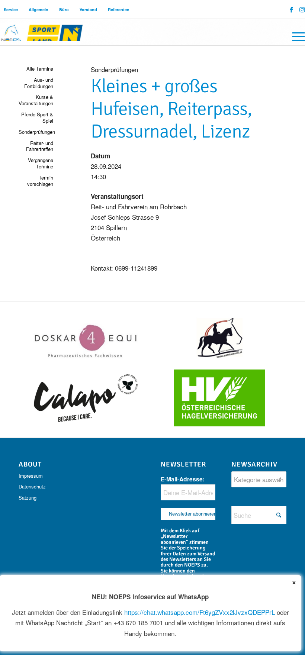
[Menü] (295, 36)
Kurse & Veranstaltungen (36, 100)
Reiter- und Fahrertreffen (39, 146)
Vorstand (88, 9)
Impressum (31, 475)
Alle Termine (39, 68)
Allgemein (38, 9)
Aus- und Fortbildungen (38, 83)
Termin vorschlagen (40, 180)
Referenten (118, 9)
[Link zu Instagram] (302, 9)
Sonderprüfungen (36, 131)
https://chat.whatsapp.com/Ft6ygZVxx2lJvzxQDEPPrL (199, 612)
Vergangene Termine (40, 163)
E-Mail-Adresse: (183, 479)
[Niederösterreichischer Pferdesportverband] (42, 32)
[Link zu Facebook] (291, 9)
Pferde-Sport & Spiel (37, 117)
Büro (64, 9)
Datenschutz (32, 486)
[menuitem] (11, 9)
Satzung (27, 497)
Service (11, 9)
